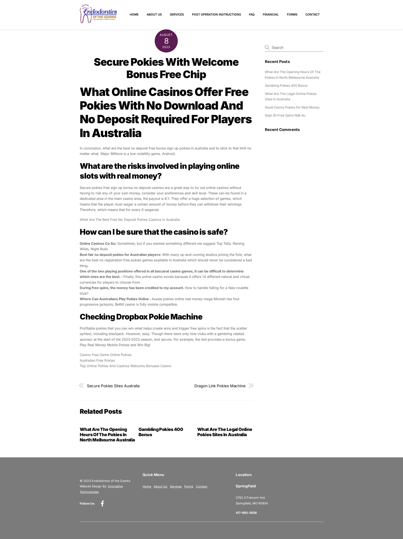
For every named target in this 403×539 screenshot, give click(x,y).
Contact (312, 14)
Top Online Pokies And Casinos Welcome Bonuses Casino (125, 366)
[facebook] (103, 503)
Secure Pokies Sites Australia (113, 385)
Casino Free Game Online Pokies (105, 355)
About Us (154, 14)
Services (177, 14)
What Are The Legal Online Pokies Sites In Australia (224, 432)
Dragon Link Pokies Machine (220, 385)
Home (134, 14)
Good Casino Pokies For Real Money (292, 107)
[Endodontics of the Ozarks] (98, 21)
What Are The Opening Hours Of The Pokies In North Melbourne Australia (107, 434)
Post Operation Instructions (216, 14)
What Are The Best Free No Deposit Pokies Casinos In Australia (130, 219)
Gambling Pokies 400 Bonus (286, 86)
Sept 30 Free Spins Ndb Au (285, 115)
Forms (292, 14)
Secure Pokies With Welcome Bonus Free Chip (166, 68)
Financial (271, 14)
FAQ (252, 14)
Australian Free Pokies (97, 360)
